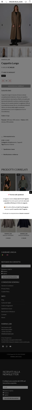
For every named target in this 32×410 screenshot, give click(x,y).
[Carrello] (30, 1)
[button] (2, 1)
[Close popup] (30, 192)
